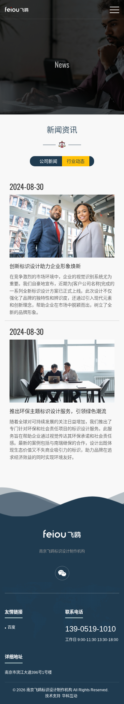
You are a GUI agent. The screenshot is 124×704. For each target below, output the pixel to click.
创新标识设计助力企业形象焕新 (45, 266)
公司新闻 (48, 161)
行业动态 (76, 161)
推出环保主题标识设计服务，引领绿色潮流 (58, 411)
